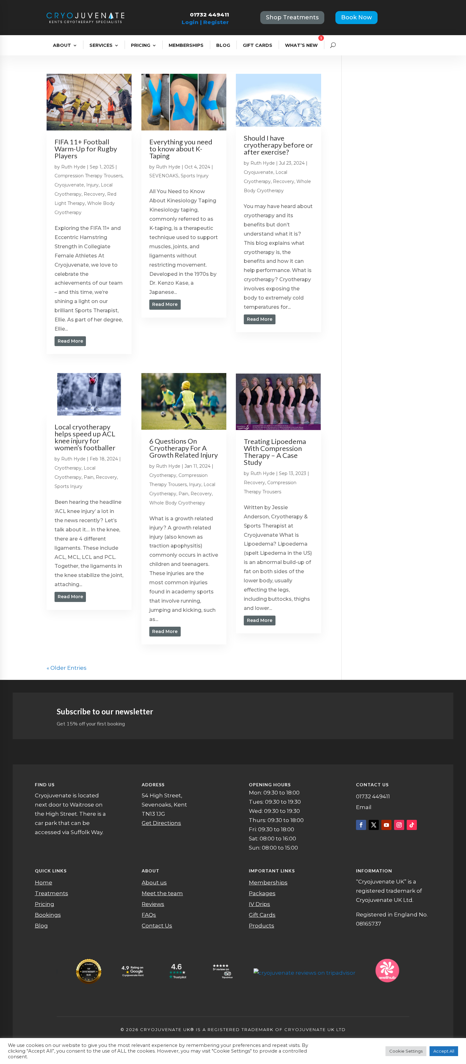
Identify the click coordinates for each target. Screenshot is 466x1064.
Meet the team (162, 893)
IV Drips (259, 904)
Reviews (153, 904)
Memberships (268, 882)
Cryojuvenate (69, 185)
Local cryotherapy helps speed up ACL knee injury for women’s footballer (85, 437)
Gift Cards (262, 915)
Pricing (44, 904)
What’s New (301, 45)
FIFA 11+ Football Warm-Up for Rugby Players (86, 148)
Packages (262, 893)
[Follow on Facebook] (361, 825)
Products (261, 925)
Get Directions (161, 823)
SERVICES (101, 45)
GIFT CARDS (257, 45)
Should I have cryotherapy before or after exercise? (278, 145)
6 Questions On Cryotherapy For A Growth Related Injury (183, 448)
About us (154, 882)
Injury (92, 185)
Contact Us (157, 925)
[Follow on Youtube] (386, 825)
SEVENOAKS (163, 176)
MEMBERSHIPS (186, 45)
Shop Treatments (292, 17)
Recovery (94, 194)
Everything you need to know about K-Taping (180, 148)
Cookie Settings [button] (406, 1051)
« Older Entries (67, 668)
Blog (41, 925)
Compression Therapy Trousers (88, 176)
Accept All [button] (443, 1051)
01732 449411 (209, 14)
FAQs (149, 915)
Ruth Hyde (73, 167)
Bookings (48, 915)
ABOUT (62, 45)
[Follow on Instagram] (399, 825)
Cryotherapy (68, 468)
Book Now (356, 17)
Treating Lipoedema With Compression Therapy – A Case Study (275, 451)
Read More (70, 341)
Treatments (51, 893)
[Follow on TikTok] (412, 825)
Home (43, 882)
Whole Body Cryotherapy (177, 503)
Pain (89, 477)
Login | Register (205, 22)
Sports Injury (195, 176)
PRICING (140, 45)
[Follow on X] (374, 825)
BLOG (223, 45)
